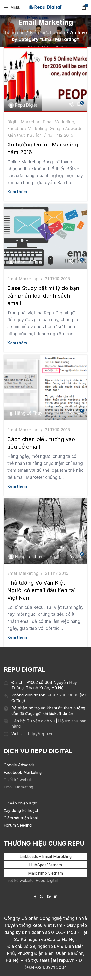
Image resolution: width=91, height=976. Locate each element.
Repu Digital (27, 105)
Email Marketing (58, 121)
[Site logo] (46, 7)
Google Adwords (66, 128)
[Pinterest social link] (48, 896)
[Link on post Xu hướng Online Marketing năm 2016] (45, 79)
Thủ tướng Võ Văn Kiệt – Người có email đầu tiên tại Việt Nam (41, 590)
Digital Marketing (24, 121)
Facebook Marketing (27, 128)
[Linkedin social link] (55, 896)
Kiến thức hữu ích (47, 32)
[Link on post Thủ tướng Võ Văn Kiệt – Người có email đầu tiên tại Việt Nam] (45, 531)
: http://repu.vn (39, 733)
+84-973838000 (63, 695)
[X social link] (41, 896)
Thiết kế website (18, 779)
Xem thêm (17, 191)
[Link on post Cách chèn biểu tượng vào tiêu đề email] (45, 387)
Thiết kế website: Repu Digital (31, 880)
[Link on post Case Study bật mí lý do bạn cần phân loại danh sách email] (45, 236)
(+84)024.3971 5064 (46, 967)
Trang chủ (14, 32)
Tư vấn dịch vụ (41, 720)
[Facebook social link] (35, 896)
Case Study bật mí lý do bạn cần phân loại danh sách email (43, 295)
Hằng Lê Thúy (28, 261)
